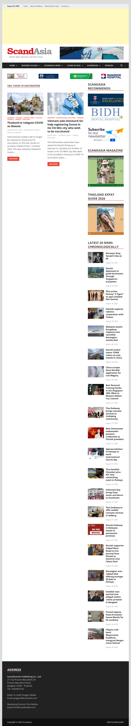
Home (26, 6)
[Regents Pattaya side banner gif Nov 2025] (107, 105)
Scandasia (27, 722)
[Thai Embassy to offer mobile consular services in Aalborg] (96, 507)
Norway (10, 119)
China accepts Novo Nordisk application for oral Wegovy (113, 371)
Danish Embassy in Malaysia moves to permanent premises (114, 530)
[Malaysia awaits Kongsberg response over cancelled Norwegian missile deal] (96, 327)
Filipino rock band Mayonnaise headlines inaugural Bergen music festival (115, 636)
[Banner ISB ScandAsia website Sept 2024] (92, 58)
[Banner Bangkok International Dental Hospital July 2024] (107, 120)
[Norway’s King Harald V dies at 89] (96, 253)
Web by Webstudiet (115, 722)
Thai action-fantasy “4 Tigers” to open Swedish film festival (115, 295)
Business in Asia (30, 65)
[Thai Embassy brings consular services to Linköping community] (96, 408)
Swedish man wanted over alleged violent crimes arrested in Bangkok (114, 597)
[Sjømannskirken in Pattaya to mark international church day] (96, 449)
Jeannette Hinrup (32, 130)
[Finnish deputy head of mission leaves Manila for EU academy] (96, 612)
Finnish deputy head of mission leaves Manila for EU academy (114, 616)
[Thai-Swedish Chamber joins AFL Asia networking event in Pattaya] (96, 469)
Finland (19, 118)
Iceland (39, 118)
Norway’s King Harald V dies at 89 (114, 256)
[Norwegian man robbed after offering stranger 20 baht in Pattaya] (96, 571)
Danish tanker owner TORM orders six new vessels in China (114, 353)
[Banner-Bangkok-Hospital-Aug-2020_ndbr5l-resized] (111, 77)
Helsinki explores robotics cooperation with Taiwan (114, 313)
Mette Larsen (66, 135)
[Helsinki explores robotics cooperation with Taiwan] (96, 309)
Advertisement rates (52, 6)
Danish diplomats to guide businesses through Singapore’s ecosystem (114, 275)
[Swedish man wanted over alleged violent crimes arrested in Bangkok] (96, 592)
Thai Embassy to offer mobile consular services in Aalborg (114, 511)
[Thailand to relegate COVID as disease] (25, 104)
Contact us (65, 6)
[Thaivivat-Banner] (81, 78)
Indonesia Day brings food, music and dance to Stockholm (114, 493)
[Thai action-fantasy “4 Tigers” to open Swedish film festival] (96, 291)
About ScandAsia (36, 6)
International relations (66, 118)
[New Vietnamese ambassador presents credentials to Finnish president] (96, 428)
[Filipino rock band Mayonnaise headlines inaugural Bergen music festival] (96, 630)
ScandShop (92, 65)
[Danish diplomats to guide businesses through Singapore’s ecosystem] (96, 268)
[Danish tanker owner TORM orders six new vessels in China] (96, 350)
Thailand (26, 119)
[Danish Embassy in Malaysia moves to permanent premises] (96, 525)
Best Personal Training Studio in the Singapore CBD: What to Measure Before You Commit (114, 392)
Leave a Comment (14, 132)
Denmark (10, 118)
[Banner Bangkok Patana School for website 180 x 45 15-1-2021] (48, 77)
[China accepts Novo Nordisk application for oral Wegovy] (96, 367)
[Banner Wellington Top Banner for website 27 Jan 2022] (17, 77)
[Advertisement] (65, 26)
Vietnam (80, 118)
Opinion (109, 65)
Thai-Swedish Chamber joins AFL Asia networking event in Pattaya (114, 474)
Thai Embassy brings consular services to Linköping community (114, 413)
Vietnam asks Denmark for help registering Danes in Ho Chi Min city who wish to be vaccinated (65, 126)
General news (29, 118)
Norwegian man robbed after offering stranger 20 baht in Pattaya (114, 576)
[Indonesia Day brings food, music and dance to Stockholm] (96, 490)
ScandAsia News (52, 65)
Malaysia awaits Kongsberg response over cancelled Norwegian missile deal (114, 333)
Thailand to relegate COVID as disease (25, 124)
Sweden (18, 119)
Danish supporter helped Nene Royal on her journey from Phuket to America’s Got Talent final (115, 553)
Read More (12, 158)
